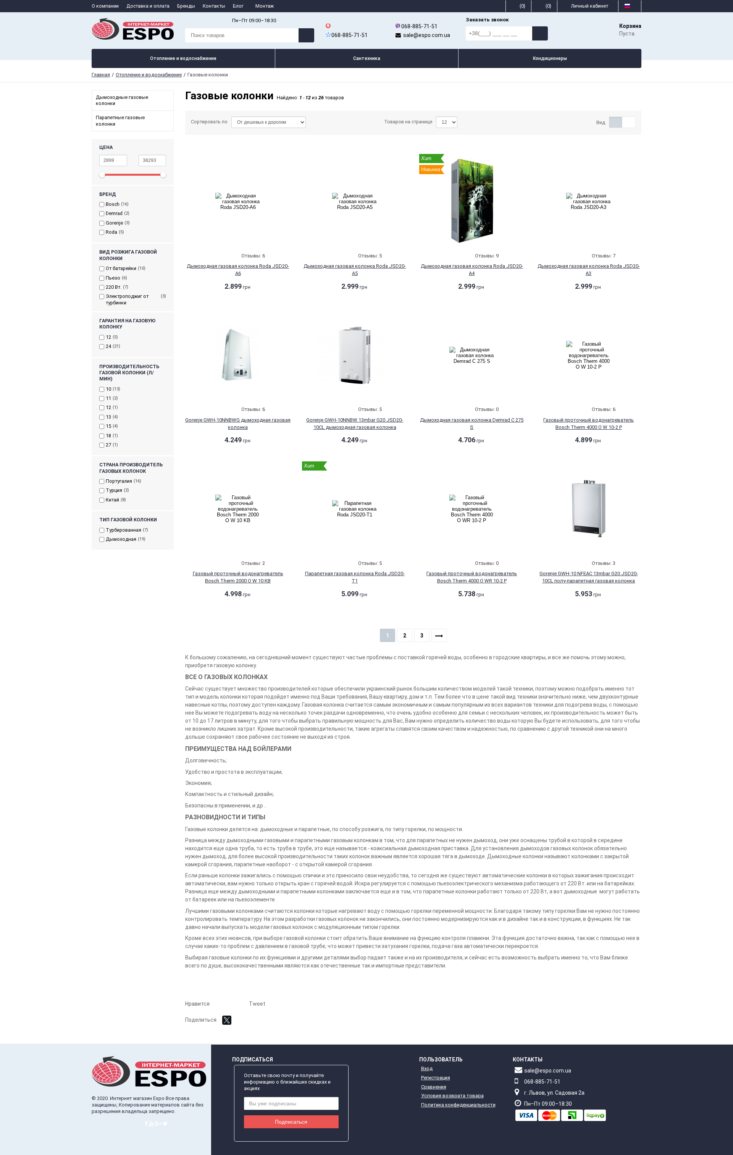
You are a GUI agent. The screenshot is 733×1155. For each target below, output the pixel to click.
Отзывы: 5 (370, 256)
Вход (427, 1068)
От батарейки (121, 268)
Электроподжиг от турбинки (127, 299)
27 (108, 445)
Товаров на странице (408, 122)
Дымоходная (121, 539)
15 (108, 426)
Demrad (114, 213)
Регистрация (435, 1078)
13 (108, 417)
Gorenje (114, 223)
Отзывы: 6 (253, 256)
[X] (226, 1020)
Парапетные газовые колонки (120, 120)
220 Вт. (113, 287)
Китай (112, 500)
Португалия (119, 481)
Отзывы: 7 (603, 256)
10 (108, 389)
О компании (105, 6)
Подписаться (291, 1122)
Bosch (112, 204)
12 (108, 337)
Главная (101, 75)
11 (108, 398)
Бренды (186, 6)
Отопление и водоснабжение (149, 75)
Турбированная (123, 530)
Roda (111, 232)
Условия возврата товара (452, 1095)
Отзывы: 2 (253, 563)
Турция (114, 490)
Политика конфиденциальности (458, 1105)
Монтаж (265, 6)
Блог (239, 6)
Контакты (214, 6)
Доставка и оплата (148, 6)
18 (108, 435)
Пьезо (113, 278)
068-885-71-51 (419, 26)
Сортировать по (209, 122)
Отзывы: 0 (487, 409)
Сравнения (433, 1087)
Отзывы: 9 (487, 256)
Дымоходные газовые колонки (122, 100)
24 (108, 346)
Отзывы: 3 (603, 563)
